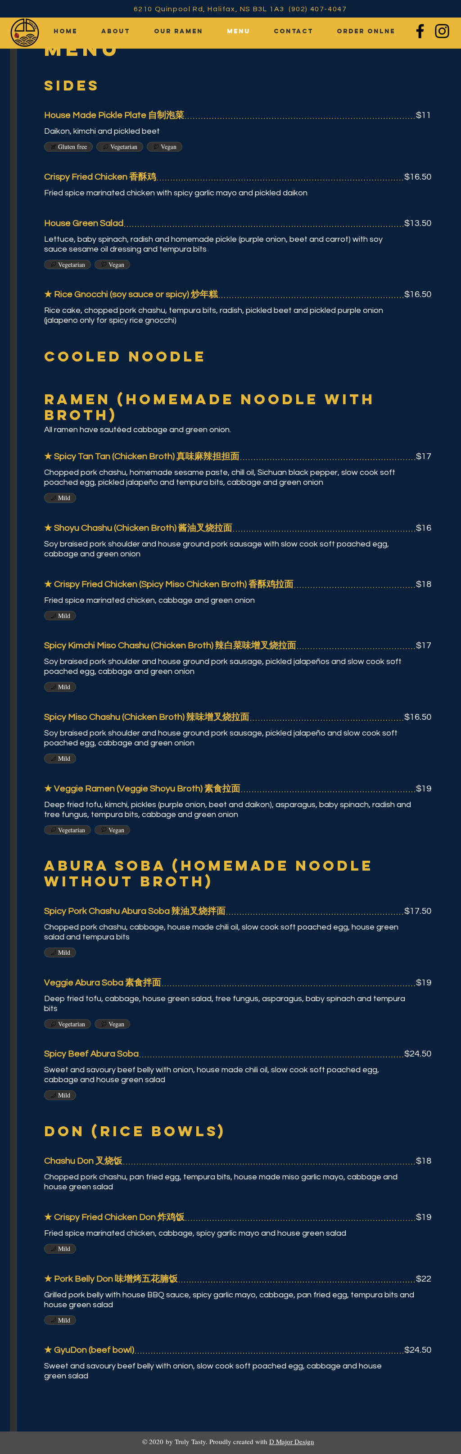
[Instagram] (442, 31)
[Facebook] (420, 31)
